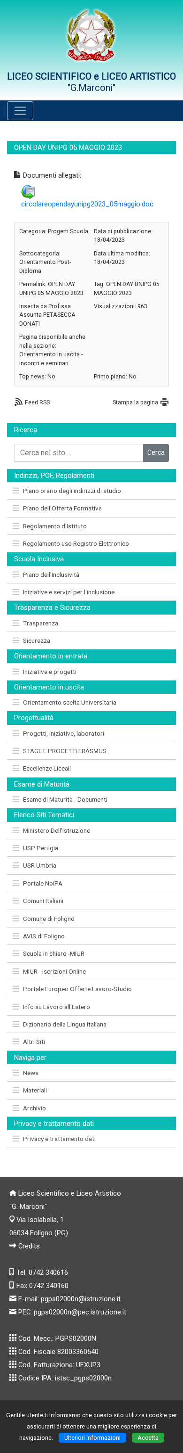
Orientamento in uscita (49, 354)
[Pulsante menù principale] (20, 110)
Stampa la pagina (135, 402)
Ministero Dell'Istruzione (56, 830)
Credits (29, 1246)
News (30, 1072)
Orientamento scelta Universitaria (69, 702)
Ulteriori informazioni (92, 1437)
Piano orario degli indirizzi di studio (72, 490)
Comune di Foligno (49, 918)
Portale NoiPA (42, 883)
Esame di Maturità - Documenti (65, 799)
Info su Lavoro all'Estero (56, 1006)
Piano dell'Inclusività (51, 574)
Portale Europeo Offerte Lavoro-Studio (77, 989)
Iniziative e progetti (49, 671)
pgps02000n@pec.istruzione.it (80, 1312)
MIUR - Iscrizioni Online (54, 971)
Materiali (35, 1090)
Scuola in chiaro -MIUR (53, 953)
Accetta (148, 1437)
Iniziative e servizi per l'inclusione (68, 592)
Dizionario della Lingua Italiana (65, 1024)
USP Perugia (40, 848)
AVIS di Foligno (44, 936)
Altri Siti (34, 1041)
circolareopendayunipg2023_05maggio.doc (87, 204)
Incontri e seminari (44, 363)
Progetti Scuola (68, 231)
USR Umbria (39, 865)
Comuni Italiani (43, 900)
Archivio (34, 1108)
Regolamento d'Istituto (55, 526)
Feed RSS (37, 402)
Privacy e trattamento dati (59, 1138)
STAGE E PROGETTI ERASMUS (65, 751)
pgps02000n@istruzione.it (81, 1299)
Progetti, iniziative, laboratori (63, 733)
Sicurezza (36, 640)
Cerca (156, 452)
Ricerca (25, 430)
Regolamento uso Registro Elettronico (76, 543)
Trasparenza (40, 623)
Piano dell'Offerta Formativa (62, 508)
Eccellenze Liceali (47, 768)
